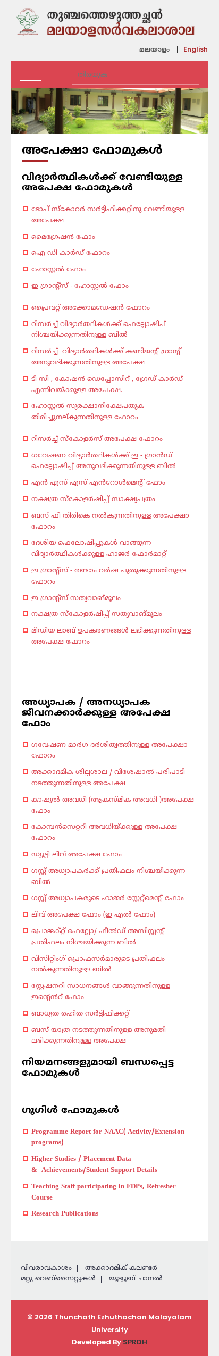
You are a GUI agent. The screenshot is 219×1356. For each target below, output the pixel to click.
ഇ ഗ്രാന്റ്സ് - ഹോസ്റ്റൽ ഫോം (80, 286)
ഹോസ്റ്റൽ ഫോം (58, 269)
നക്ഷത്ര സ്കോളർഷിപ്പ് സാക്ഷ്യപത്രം (93, 499)
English (195, 49)
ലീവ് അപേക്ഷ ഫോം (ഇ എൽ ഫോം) (93, 915)
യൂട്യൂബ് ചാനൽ (136, 1279)
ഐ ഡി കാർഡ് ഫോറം (70, 253)
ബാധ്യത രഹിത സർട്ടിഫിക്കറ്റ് (81, 1014)
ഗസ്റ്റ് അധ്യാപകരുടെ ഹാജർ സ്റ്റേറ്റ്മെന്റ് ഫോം (107, 898)
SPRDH (135, 1342)
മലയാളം (154, 50)
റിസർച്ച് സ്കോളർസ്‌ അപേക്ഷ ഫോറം (97, 439)
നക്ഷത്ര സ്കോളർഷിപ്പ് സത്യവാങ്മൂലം (96, 614)
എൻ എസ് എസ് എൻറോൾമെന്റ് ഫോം (98, 483)
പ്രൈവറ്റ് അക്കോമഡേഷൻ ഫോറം (90, 308)
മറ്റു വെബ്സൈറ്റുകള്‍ (58, 1279)
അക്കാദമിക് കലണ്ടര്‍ (121, 1268)
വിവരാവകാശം (46, 1268)
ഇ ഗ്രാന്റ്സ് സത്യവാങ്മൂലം (76, 598)
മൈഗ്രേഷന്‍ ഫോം (63, 237)
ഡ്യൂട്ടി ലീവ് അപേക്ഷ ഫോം (76, 855)
